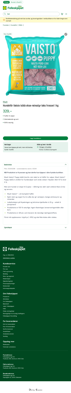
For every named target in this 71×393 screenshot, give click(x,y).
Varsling (5, 336)
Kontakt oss (6, 266)
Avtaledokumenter (8, 334)
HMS (4, 309)
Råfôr (20, 25)
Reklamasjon (6, 279)
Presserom (6, 296)
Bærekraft (6, 304)
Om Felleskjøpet (7, 301)
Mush (5, 102)
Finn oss (5, 269)
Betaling (5, 274)
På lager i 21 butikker (45, 147)
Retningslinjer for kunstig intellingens (13, 313)
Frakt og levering (8, 271)
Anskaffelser (6, 331)
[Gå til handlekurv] (62, 14)
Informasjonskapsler (9, 288)
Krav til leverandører (9, 326)
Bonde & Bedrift (16, 2)
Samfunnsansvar (8, 329)
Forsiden (6, 25)
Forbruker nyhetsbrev (9, 347)
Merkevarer (6, 344)
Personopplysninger (9, 283)
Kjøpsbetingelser (8, 281)
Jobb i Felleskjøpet (8, 306)
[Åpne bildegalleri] (65, 34)
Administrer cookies (9, 258)
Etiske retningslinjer (8, 311)
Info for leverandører (9, 324)
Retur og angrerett (8, 276)
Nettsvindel (6, 286)
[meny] (66, 14)
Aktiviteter (6, 299)
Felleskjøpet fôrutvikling (10, 316)
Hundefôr (14, 25)
